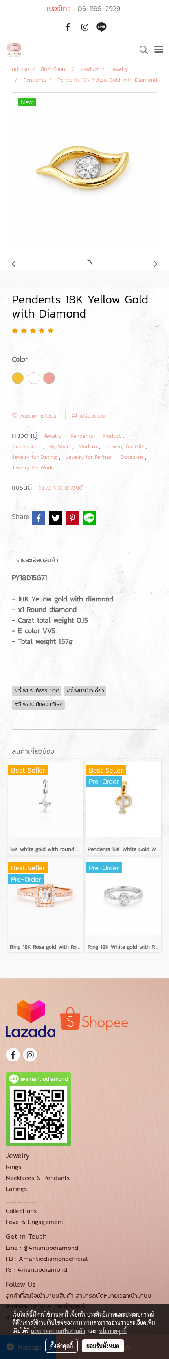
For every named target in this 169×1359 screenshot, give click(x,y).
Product (112, 436)
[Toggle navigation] (158, 49)
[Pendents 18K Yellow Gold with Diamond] (84, 171)
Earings (16, 1188)
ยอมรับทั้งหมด (102, 1345)
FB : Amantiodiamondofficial (47, 1258)
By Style (61, 446)
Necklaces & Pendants (38, 1177)
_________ (22, 1199)
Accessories (27, 446)
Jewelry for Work (32, 468)
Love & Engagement (35, 1221)
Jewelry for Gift (126, 446)
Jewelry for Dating (35, 457)
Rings (13, 1166)
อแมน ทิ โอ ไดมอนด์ (61, 488)
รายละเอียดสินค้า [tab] (37, 559)
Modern (89, 446)
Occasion (132, 457)
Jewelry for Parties (89, 457)
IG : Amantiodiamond (36, 1269)
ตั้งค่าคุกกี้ (61, 1345)
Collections (21, 1210)
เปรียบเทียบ (91, 416)
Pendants (82, 436)
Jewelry (53, 436)
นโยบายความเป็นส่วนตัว (58, 1330)
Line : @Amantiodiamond (42, 1247)
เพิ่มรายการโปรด (36, 416)
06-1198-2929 (98, 8)
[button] (141, 50)
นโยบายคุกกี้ (113, 1330)
